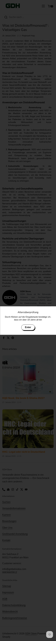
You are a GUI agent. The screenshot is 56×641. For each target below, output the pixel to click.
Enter (28, 327)
